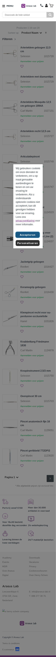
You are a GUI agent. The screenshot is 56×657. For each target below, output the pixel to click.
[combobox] (24, 15)
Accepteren (28, 234)
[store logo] (28, 5)
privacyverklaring (25, 220)
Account (46, 5)
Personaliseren (27, 243)
